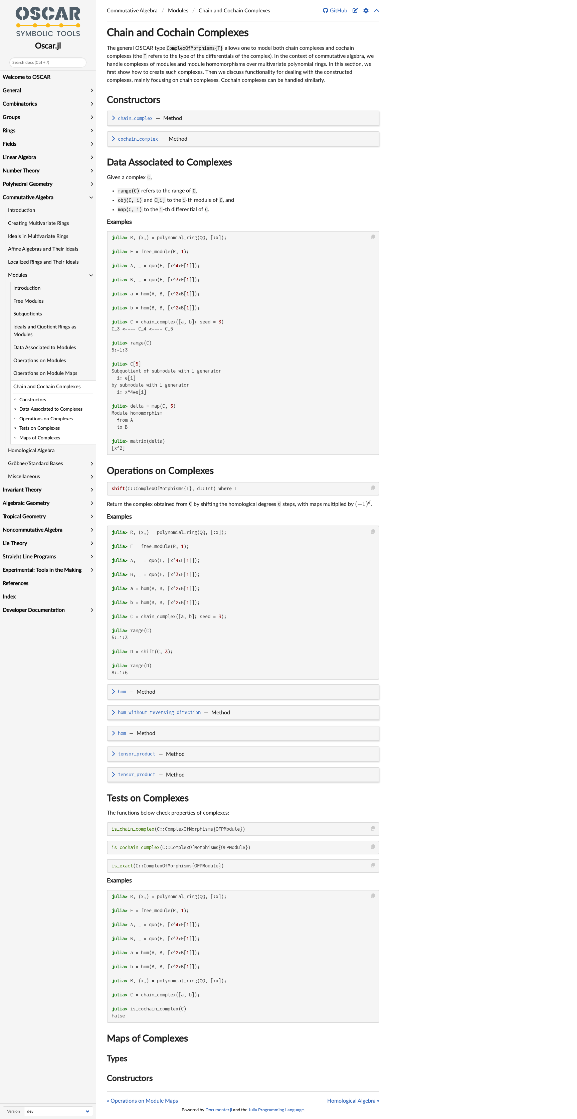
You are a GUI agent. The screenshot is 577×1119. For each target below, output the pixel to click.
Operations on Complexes (160, 470)
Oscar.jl (48, 46)
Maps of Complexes (147, 1038)
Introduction (21, 210)
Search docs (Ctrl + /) (30, 62)
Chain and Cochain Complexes (47, 386)
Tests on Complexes (148, 798)
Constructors (133, 100)
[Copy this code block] (373, 237)
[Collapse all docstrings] (376, 10)
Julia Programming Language (276, 1110)
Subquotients (27, 313)
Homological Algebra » (353, 1101)
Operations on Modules (39, 360)
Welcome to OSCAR (26, 77)
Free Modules (28, 301)
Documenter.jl (218, 1110)
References (15, 583)
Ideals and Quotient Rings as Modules (44, 330)
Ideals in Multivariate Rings (38, 236)
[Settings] (366, 10)
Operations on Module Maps (45, 373)
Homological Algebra (31, 450)
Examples (119, 222)
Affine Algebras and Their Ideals (43, 249)
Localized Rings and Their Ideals (43, 262)
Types (117, 1059)
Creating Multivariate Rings (38, 223)
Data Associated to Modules (44, 347)
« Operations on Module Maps (142, 1101)
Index (9, 596)
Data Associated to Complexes (169, 162)
